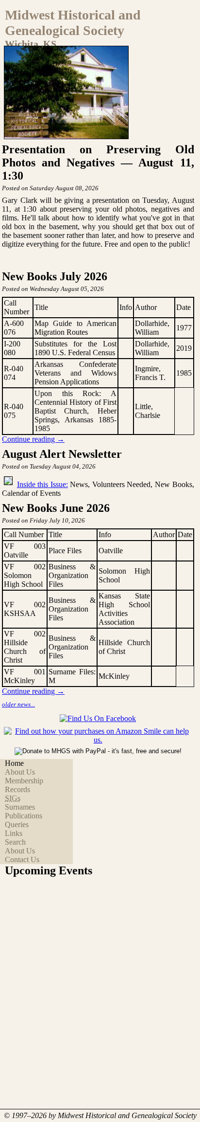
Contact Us (22, 859)
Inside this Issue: (42, 484)
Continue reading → (33, 439)
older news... (18, 704)
